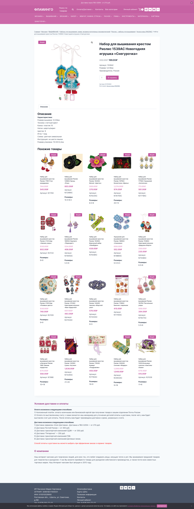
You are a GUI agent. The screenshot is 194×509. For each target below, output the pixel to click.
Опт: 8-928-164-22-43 (86, 503)
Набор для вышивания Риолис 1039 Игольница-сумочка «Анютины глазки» (145, 363)
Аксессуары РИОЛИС (113, 86)
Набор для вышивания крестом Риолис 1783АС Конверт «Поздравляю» (96, 363)
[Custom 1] (154, 9)
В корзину (112, 78)
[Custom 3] (121, 487)
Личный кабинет (84, 500)
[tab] (44, 107)
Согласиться (162, 506)
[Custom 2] (146, 9)
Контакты (99, 9)
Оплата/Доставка (84, 489)
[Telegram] (158, 9)
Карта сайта (82, 492)
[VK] (150, 9)
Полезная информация (86, 495)
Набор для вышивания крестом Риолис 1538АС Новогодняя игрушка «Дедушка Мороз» (145, 241)
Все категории (111, 9)
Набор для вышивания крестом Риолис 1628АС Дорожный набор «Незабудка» (96, 241)
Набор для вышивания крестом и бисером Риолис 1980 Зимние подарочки (47, 363)
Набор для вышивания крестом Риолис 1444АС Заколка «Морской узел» (96, 303)
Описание (44, 107)
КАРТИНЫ (155, 16)
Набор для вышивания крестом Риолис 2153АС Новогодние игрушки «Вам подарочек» (72, 303)
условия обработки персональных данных (141, 506)
